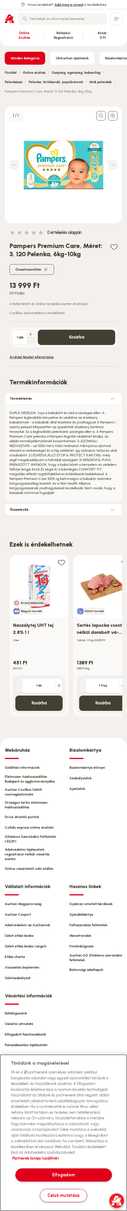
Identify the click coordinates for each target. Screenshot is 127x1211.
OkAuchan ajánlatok (72, 58)
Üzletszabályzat (17, 978)
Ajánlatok (77, 789)
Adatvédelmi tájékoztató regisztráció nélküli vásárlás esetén (27, 854)
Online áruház (34, 73)
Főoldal (11, 73)
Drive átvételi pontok (22, 817)
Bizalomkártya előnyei (87, 768)
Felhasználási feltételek (88, 925)
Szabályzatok (80, 778)
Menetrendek (80, 936)
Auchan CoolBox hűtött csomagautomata (23, 792)
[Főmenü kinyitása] (116, 19)
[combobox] (62, 19)
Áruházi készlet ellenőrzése (31, 357)
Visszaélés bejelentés (22, 967)
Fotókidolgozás (81, 946)
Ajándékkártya (81, 914)
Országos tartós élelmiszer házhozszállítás (26, 804)
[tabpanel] (63, 451)
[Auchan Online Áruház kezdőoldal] (9, 19)
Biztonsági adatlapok (86, 970)
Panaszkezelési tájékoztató (26, 1045)
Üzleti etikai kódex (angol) (26, 946)
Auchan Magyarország (23, 904)
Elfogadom (63, 1174)
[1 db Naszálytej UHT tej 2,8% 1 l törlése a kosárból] (19, 685)
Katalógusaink (16, 1013)
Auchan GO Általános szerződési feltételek (95, 957)
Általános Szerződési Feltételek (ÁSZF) (30, 839)
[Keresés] (25, 19)
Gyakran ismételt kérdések (91, 904)
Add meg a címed (68, 5)
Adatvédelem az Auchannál (27, 925)
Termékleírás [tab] (21, 398)
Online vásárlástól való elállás (29, 869)
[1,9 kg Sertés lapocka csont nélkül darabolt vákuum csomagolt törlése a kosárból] (82, 685)
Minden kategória (25, 58)
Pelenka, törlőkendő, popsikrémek (56, 82)
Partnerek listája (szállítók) (35, 1158)
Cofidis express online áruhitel (29, 827)
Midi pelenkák (100, 82)
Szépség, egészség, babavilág (76, 73)
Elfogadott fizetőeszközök (25, 1034)
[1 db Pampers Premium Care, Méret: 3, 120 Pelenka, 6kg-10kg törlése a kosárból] (30, 340)
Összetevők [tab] (19, 509)
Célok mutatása (63, 1195)
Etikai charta (15, 957)
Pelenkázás (13, 82)
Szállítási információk (22, 768)
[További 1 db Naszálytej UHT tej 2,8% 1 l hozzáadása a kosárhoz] (59, 685)
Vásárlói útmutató (19, 1024)
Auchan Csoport (18, 914)
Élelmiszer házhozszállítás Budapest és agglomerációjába (30, 779)
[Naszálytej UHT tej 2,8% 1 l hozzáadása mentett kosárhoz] (61, 562)
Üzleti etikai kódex (19, 936)
